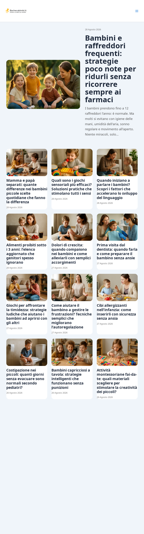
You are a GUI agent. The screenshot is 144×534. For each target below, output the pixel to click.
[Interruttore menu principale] (136, 11)
